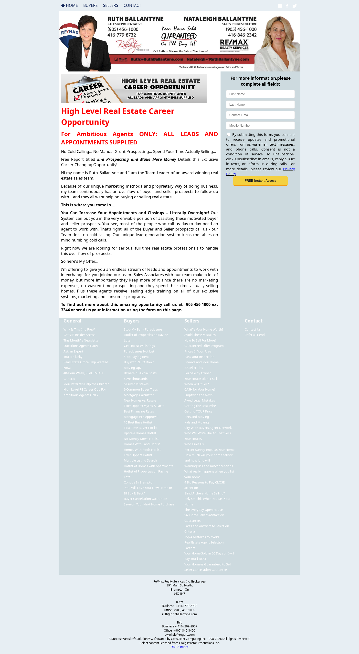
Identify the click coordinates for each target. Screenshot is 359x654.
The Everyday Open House (203, 509)
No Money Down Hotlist (141, 438)
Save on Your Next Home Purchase (149, 504)
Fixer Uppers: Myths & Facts (144, 405)
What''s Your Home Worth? (203, 329)
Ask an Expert (73, 351)
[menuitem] (70, 5)
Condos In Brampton (139, 482)
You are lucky (73, 356)
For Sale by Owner (197, 373)
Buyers (90, 5)
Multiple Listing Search (140, 460)
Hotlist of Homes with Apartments (148, 466)
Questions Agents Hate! (80, 345)
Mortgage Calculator (139, 395)
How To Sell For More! (200, 340)
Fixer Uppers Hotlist (138, 455)
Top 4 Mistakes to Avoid (201, 537)
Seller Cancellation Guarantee (205, 569)
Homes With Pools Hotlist (142, 449)
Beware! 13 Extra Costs (140, 373)
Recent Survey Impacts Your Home (209, 449)
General (72, 321)
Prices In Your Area (197, 351)
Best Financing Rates (139, 411)
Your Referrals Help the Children (86, 384)
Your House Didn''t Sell (200, 378)
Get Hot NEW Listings (139, 345)
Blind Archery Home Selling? (204, 493)
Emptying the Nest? (198, 395)
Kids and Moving (196, 422)
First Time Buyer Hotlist (141, 427)
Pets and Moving (196, 416)
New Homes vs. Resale (140, 400)
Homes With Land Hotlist (142, 444)
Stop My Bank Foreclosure (143, 329)
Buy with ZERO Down (139, 362)
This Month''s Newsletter (81, 340)
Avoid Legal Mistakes (199, 400)
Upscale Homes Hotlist (140, 433)
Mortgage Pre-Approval (141, 416)
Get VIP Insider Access (79, 334)
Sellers (110, 5)
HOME (71, 5)
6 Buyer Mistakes (136, 384)
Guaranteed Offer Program (204, 345)
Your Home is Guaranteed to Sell (207, 564)
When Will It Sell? (196, 384)
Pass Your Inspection (199, 356)
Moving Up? (132, 367)
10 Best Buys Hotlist (138, 422)
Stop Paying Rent (136, 356)
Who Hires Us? (194, 444)
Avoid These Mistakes (200, 334)
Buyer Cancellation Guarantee (145, 498)
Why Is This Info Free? (79, 329)
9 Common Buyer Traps (141, 389)
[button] (260, 181)
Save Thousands (136, 378)
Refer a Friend (255, 334)
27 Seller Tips (193, 367)
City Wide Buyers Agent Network (208, 427)
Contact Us (253, 329)
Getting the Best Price (200, 405)
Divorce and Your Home (201, 362)
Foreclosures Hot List (139, 351)
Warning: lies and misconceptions (208, 466)
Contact (132, 5)
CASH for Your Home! (199, 389)
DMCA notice (180, 647)
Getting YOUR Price (198, 411)
